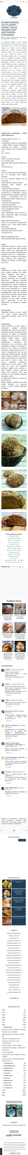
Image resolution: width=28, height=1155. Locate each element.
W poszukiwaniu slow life (14, 562)
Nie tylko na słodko (14, 554)
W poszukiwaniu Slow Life (14, 757)
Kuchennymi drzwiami (14, 546)
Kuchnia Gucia (13, 46)
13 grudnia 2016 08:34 (16, 700)
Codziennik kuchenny (14, 538)
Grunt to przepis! (14, 542)
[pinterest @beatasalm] (26, 1)
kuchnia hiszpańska (12, 955)
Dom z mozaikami (14, 540)
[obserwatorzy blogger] (23, 1)
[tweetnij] (14, 566)
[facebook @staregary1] (17, 1)
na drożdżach (5, 38)
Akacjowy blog (14, 536)
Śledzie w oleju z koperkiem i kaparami (14, 1029)
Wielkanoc (12, 938)
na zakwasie (13, 985)
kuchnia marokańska (13, 958)
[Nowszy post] (1, 830)
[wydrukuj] (23, 566)
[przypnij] (17, 566)
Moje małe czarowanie (14, 550)
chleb (24, 37)
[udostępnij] (12, 566)
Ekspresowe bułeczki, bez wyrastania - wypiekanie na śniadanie (20, 656)
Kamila (7, 684)
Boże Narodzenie (12, 933)
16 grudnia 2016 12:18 (18, 771)
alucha (8, 771)
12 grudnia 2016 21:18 (17, 669)
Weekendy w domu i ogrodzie (14, 560)
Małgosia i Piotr (11, 711)
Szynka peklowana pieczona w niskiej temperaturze (18, 901)
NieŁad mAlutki (14, 552)
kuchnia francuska (12, 950)
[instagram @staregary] (20, 1)
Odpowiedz (8, 679)
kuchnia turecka (12, 975)
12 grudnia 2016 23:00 (17, 684)
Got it (18, 1153)
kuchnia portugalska (13, 965)
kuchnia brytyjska (13, 945)
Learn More (12, 1153)
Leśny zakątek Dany (14, 548)
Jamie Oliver (13, 935)
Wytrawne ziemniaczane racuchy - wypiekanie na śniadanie (8, 656)
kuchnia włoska (13, 977)
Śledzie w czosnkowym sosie (11, 1038)
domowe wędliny (12, 943)
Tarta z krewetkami (7, 1052)
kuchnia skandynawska (13, 970)
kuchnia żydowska (13, 980)
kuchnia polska (13, 962)
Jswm (7, 700)
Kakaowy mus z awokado (9, 1032)
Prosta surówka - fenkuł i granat (11, 1045)
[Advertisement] (14, 584)
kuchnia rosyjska (13, 967)
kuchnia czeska (13, 948)
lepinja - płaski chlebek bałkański (20, 617)
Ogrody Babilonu (14, 556)
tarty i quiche (12, 989)
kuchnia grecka (13, 953)
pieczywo (14, 38)
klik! (19, 139)
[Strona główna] (14, 830)
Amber (19, 42)
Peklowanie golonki (18, 917)
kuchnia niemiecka (13, 960)
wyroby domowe (12, 992)
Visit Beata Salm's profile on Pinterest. (14, 1125)
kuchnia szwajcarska (13, 972)
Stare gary (14, 558)
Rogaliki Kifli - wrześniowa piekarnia (8, 636)
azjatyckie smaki (12, 940)
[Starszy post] (26, 830)
